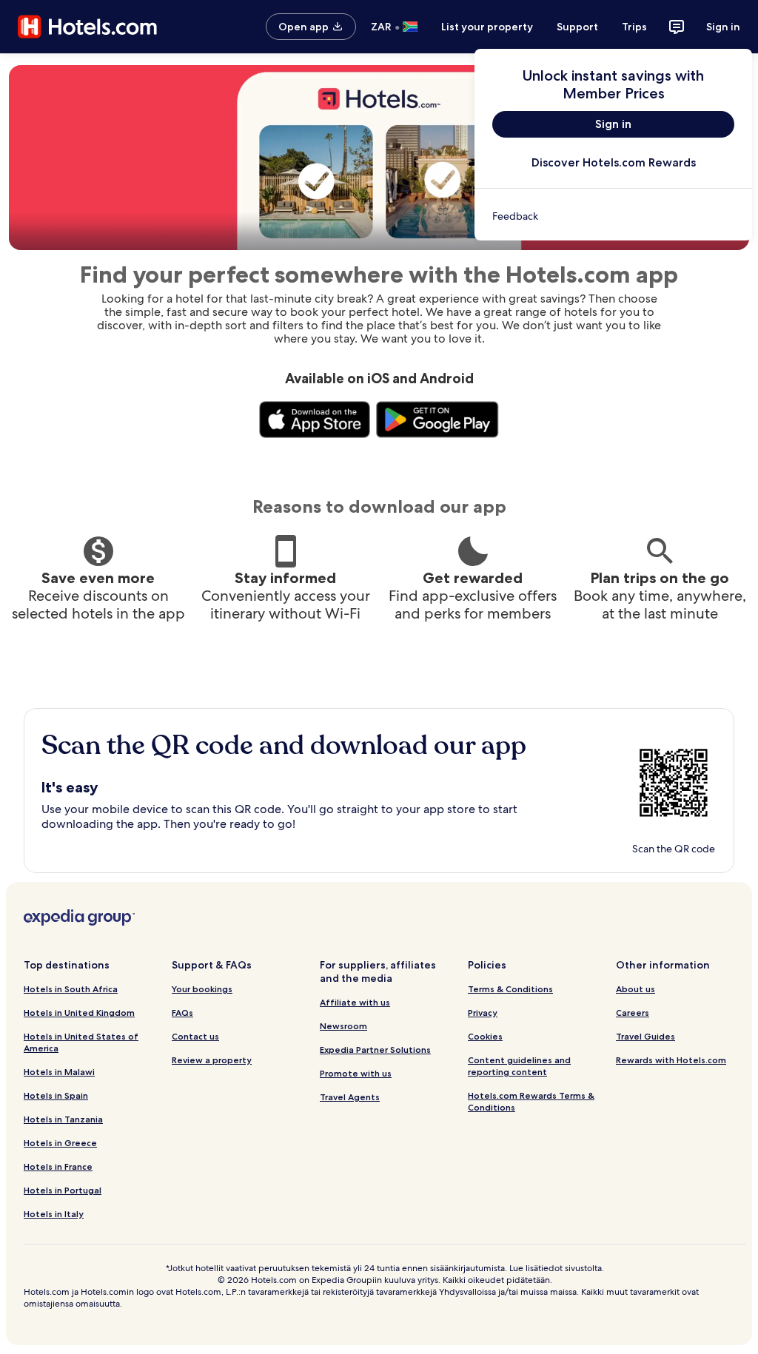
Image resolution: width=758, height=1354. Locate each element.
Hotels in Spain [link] (56, 1095)
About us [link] (635, 988)
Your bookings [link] (202, 988)
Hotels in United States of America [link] (81, 1042)
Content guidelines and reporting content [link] (519, 1065)
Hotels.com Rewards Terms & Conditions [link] (531, 1101)
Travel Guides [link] (645, 1036)
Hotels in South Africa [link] (71, 988)
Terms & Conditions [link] (510, 988)
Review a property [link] (212, 1059)
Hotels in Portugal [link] (62, 1190)
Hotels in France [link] (58, 1166)
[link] (613, 216)
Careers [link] (632, 1012)
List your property (487, 26)
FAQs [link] (182, 1012)
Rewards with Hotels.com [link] (671, 1059)
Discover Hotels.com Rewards (613, 162)
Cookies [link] (485, 1036)
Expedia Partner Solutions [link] (375, 1049)
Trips (634, 26)
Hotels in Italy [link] (54, 1213)
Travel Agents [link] (350, 1096)
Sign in (723, 26)
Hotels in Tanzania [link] (63, 1119)
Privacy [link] (482, 1012)
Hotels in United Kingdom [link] (79, 1012)
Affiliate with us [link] (355, 1002)
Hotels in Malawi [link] (59, 1071)
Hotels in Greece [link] (60, 1142)
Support (577, 26)
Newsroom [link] (343, 1025)
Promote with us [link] (356, 1073)
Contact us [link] (195, 1036)
